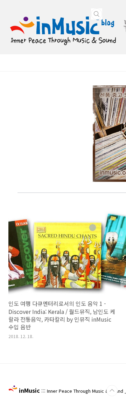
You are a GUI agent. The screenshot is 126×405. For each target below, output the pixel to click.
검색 (96, 14)
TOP (112, 390)
